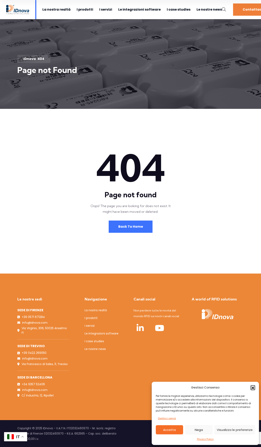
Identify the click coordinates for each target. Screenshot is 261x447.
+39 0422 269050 (34, 353)
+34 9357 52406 (33, 384)
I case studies (178, 9)
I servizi (105, 9)
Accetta (169, 430)
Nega (199, 430)
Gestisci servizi (167, 418)
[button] (253, 387)
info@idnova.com (35, 323)
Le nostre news (209, 9)
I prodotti (85, 9)
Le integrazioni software (139, 9)
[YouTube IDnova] (159, 327)
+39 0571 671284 (33, 317)
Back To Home (130, 226)
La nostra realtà (56, 9)
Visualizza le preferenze (235, 430)
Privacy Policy (205, 439)
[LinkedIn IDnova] (140, 327)
